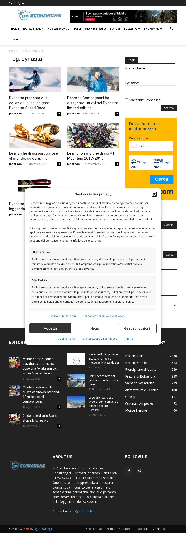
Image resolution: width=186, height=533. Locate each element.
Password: (132, 83)
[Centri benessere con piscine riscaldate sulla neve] (76, 380)
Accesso (169, 107)
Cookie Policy (67, 338)
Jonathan (15, 113)
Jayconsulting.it (43, 529)
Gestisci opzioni (137, 328)
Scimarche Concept (119, 529)
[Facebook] (128, 471)
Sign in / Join (16, 3)
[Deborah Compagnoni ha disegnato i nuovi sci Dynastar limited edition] (93, 79)
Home (15, 28)
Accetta (50, 328)
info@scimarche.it (83, 511)
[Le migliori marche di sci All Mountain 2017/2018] (93, 135)
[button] (154, 194)
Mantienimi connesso (145, 100)
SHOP (14, 39)
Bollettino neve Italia (89, 28)
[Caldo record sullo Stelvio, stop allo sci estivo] (14, 419)
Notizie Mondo (58, 28)
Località (130, 28)
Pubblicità (142, 529)
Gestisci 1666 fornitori (62, 316)
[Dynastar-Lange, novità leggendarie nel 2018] (35, 185)
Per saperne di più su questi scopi (104, 316)
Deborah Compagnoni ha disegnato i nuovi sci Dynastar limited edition (92, 103)
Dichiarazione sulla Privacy (100, 338)
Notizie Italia (33, 28)
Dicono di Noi (94, 529)
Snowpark (151, 28)
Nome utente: (135, 68)
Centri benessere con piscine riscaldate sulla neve (103, 380)
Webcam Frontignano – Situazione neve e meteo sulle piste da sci (104, 358)
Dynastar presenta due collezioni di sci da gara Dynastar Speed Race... (29, 103)
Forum (115, 28)
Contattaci (159, 529)
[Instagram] (139, 470)
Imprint (128, 338)
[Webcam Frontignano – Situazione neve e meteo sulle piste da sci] (76, 359)
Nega (94, 328)
